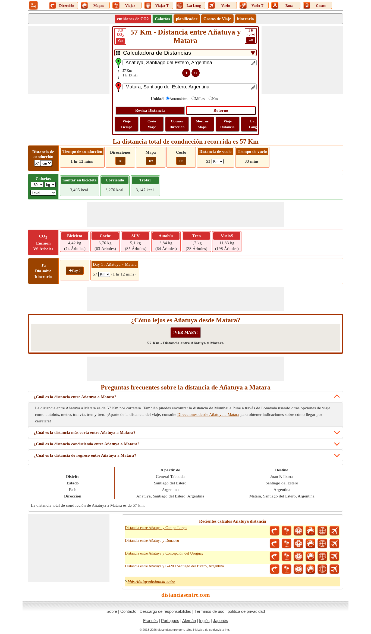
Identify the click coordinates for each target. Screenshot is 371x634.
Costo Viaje (151, 124)
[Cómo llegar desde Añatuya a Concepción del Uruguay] (274, 556)
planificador (186, 19)
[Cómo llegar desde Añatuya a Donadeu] (274, 543)
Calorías (162, 19)
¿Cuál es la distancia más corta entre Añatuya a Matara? (85, 432)
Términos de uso (209, 611)
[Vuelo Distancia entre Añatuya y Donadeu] (334, 543)
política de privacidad (246, 611)
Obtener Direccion (176, 124)
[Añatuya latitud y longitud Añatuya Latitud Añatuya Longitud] (322, 530)
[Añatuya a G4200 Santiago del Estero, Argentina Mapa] (310, 569)
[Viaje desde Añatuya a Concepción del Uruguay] (286, 556)
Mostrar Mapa (202, 124)
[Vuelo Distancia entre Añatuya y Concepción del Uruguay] (334, 556)
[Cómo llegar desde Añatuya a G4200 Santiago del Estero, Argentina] (274, 569)
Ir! (120, 161)
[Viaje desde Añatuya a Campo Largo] (286, 530)
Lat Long (253, 124)
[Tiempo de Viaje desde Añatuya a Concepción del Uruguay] (298, 556)
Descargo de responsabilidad (165, 611)
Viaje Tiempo (127, 124)
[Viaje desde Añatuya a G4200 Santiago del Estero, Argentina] (286, 569)
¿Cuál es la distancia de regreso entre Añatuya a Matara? (85, 455)
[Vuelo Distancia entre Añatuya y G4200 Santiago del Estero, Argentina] (334, 569)
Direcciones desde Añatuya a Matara (208, 414)
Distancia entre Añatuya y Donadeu (152, 541)
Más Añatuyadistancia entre (151, 581)
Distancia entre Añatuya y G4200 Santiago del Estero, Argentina (174, 566)
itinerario (245, 19)
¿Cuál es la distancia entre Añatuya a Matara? (75, 397)
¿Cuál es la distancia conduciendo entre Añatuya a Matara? (87, 444)
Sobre (111, 611)
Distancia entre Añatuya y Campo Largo (156, 528)
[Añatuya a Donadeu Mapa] (310, 543)
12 (250, 35)
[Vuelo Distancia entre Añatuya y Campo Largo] (334, 530)
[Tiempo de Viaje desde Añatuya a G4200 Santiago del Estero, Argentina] (298, 569)
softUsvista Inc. (219, 629)
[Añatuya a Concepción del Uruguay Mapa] (310, 556)
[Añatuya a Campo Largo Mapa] (310, 530)
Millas (200, 99)
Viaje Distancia (227, 124)
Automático (178, 99)
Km (215, 99)
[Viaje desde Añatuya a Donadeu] (286, 543)
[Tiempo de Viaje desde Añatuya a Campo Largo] (298, 530)
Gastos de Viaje (217, 19)
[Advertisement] (68, 60)
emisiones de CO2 (133, 19)
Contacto (128, 611)
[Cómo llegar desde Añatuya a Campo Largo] (274, 530)
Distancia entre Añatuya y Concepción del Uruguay (164, 553)
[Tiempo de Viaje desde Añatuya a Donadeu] (298, 543)
